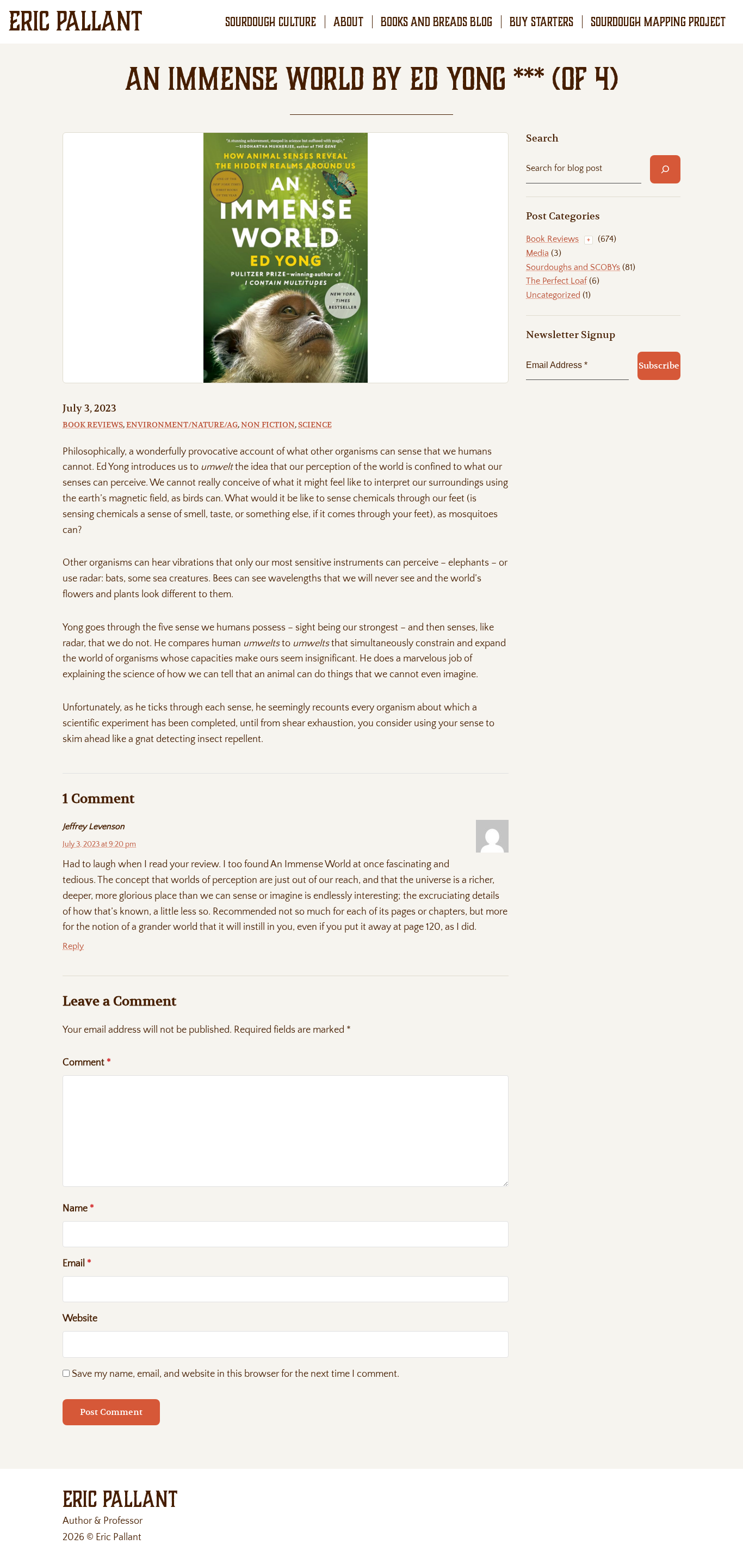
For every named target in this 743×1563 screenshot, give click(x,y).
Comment (87, 1062)
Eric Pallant (76, 21)
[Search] (665, 169)
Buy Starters (541, 21)
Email (77, 1263)
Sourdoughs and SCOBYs (573, 267)
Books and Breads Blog (436, 21)
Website (80, 1318)
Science (315, 425)
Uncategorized (553, 295)
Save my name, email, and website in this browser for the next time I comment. (235, 1374)
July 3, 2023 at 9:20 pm (99, 844)
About (348, 21)
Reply (73, 946)
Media (537, 253)
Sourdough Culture (270, 21)
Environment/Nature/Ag (182, 425)
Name (78, 1208)
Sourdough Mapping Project (658, 21)
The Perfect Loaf (556, 281)
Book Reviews (93, 425)
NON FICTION (268, 425)
